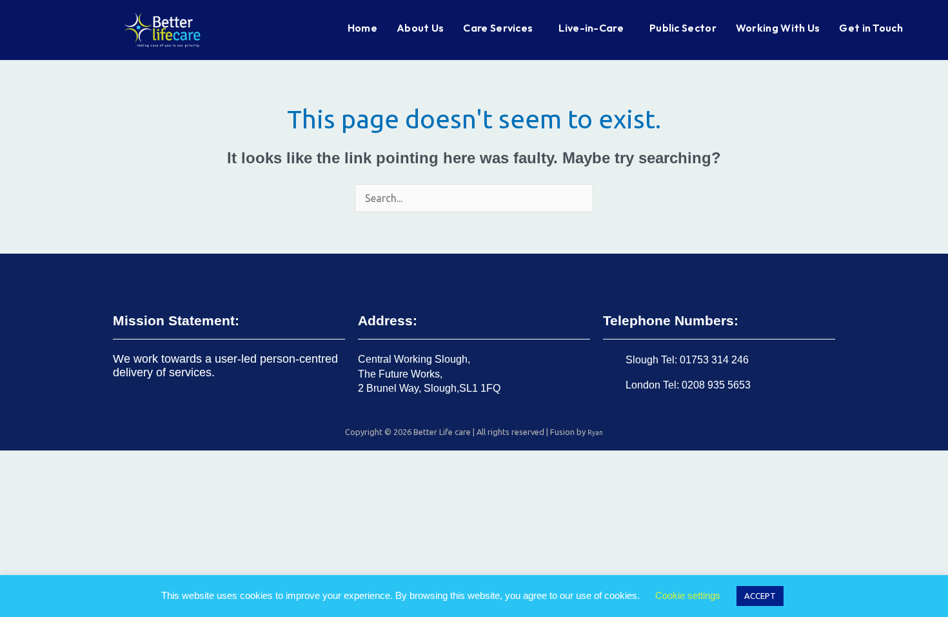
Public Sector (682, 27)
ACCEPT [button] (760, 595)
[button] (501, 28)
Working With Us (778, 27)
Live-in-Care (591, 27)
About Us (420, 27)
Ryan (595, 432)
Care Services (498, 27)
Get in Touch (871, 27)
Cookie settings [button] (687, 595)
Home (362, 27)
